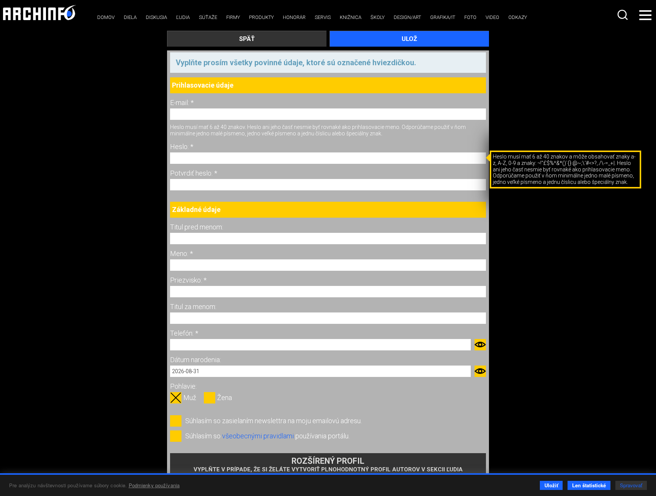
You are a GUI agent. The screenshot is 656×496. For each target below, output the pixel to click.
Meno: (180, 253)
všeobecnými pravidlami (258, 436)
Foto (470, 17)
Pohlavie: (183, 386)
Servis (323, 17)
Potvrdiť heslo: (192, 173)
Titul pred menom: (196, 227)
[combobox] (623, 14)
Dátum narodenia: (195, 360)
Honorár (294, 17)
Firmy (233, 17)
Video (492, 17)
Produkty (261, 17)
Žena (224, 398)
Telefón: (182, 333)
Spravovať (631, 485)
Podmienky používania (154, 485)
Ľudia (183, 17)
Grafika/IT (442, 17)
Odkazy (517, 17)
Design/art (407, 17)
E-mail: (180, 103)
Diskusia (156, 17)
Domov (106, 17)
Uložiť (551, 485)
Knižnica (350, 17)
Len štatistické (589, 485)
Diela (130, 17)
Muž (189, 398)
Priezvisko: (186, 280)
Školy (378, 17)
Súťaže (208, 17)
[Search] (623, 14)
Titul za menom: (193, 307)
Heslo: (180, 147)
